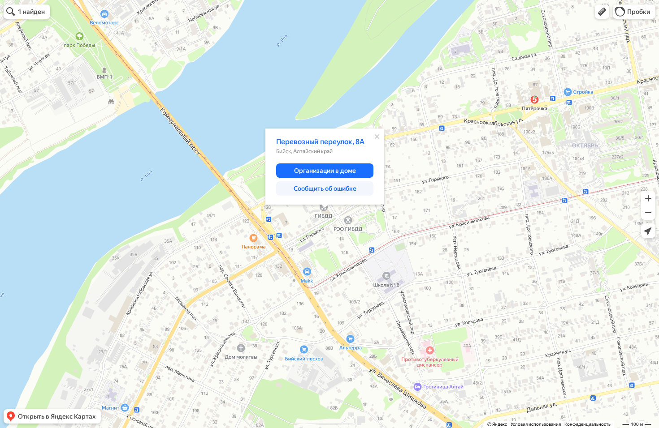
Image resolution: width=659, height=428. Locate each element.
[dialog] (324, 166)
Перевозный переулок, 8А (320, 141)
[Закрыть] (377, 136)
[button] (602, 11)
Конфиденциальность (587, 424)
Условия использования (536, 424)
